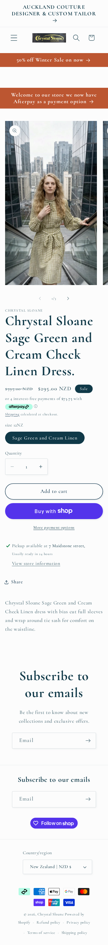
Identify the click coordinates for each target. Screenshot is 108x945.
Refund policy (48, 922)
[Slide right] (68, 298)
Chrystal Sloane (51, 914)
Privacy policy (78, 922)
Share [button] (17, 582)
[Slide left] (39, 298)
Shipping (12, 414)
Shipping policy (74, 932)
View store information (36, 563)
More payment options (54, 527)
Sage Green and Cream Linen (44, 438)
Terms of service (41, 932)
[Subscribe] (88, 741)
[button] (14, 38)
